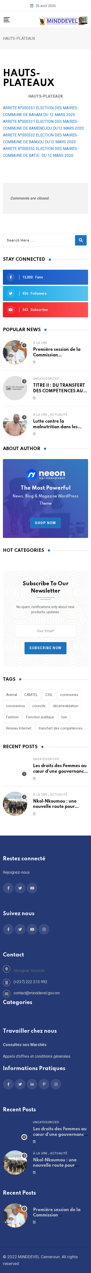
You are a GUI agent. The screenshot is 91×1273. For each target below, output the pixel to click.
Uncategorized (46, 378)
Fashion (12, 717)
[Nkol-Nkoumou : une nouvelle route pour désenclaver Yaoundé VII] (15, 804)
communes (69, 695)
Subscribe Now (45, 648)
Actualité (58, 414)
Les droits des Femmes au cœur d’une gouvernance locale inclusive (60, 771)
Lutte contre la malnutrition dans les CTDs (55, 427)
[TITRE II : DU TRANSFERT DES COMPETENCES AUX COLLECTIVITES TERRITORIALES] (15, 388)
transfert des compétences (61, 728)
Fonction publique (40, 717)
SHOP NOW (45, 523)
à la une (40, 342)
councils (39, 706)
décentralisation (65, 706)
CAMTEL (31, 695)
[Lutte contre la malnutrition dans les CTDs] (15, 424)
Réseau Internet (18, 728)
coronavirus (15, 706)
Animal (11, 695)
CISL (49, 695)
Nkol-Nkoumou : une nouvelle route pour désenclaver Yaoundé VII (59, 806)
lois (64, 717)
